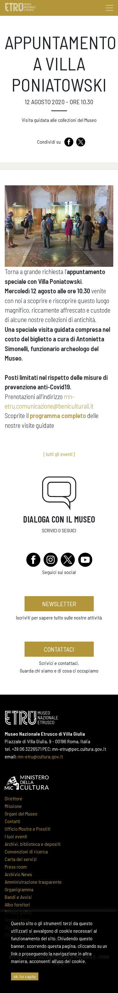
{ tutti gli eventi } (59, 454)
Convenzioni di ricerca (26, 851)
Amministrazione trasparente (33, 882)
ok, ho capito (25, 976)
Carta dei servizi (21, 859)
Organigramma (19, 889)
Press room (16, 867)
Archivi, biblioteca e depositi (33, 844)
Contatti (12, 821)
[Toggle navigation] (109, 8)
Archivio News (18, 874)
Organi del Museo (21, 814)
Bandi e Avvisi (18, 897)
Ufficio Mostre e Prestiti (28, 829)
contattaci (59, 649)
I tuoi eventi (16, 836)
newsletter (59, 603)
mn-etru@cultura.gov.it (40, 756)
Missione (13, 806)
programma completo (58, 415)
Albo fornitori (17, 904)
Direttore (13, 798)
